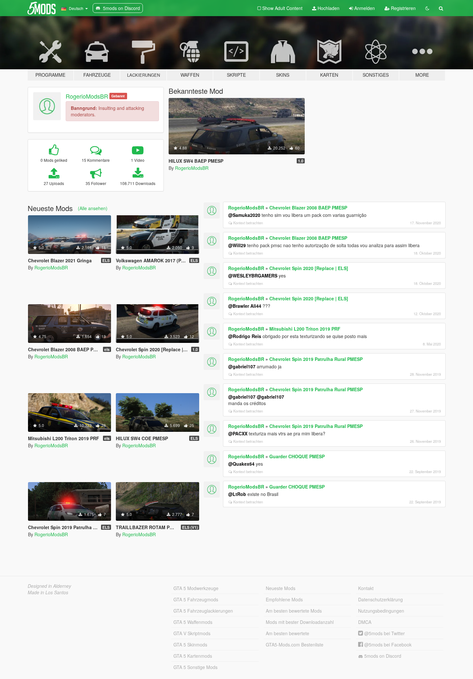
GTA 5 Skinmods (190, 644)
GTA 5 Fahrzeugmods (195, 599)
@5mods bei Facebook (387, 644)
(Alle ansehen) (92, 208)
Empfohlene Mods (284, 599)
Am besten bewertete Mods (294, 610)
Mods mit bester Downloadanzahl (300, 622)
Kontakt (366, 588)
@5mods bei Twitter (384, 633)
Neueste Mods (280, 588)
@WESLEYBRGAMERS (252, 275)
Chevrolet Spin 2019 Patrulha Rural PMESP (316, 359)
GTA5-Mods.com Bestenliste (294, 644)
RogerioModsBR (87, 96)
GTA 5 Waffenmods (192, 622)
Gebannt (118, 95)
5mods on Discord (382, 656)
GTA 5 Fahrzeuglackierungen (203, 610)
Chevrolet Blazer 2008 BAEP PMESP (308, 207)
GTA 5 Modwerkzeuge (195, 588)
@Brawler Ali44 (244, 306)
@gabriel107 (241, 366)
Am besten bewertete (287, 633)
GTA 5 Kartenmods (192, 656)
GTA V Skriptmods (191, 633)
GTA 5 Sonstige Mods (195, 667)
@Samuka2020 (244, 215)
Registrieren (403, 8)
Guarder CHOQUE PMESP (297, 456)
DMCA (364, 622)
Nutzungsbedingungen (381, 610)
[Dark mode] (427, 8)
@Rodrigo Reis (244, 336)
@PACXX (237, 433)
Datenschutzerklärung (380, 599)
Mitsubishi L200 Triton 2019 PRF (304, 328)
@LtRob (237, 494)
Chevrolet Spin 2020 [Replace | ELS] (308, 268)
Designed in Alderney (49, 586)
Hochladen (327, 8)
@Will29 (237, 245)
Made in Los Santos (48, 592)
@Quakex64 (241, 464)
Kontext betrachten (248, 222)
